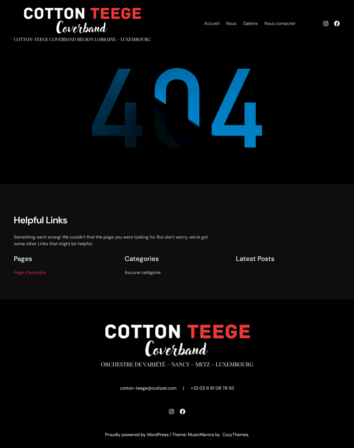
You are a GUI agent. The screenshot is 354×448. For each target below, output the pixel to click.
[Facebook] (337, 23)
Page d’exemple (30, 272)
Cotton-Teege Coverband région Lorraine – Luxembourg (82, 39)
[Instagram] (325, 23)
